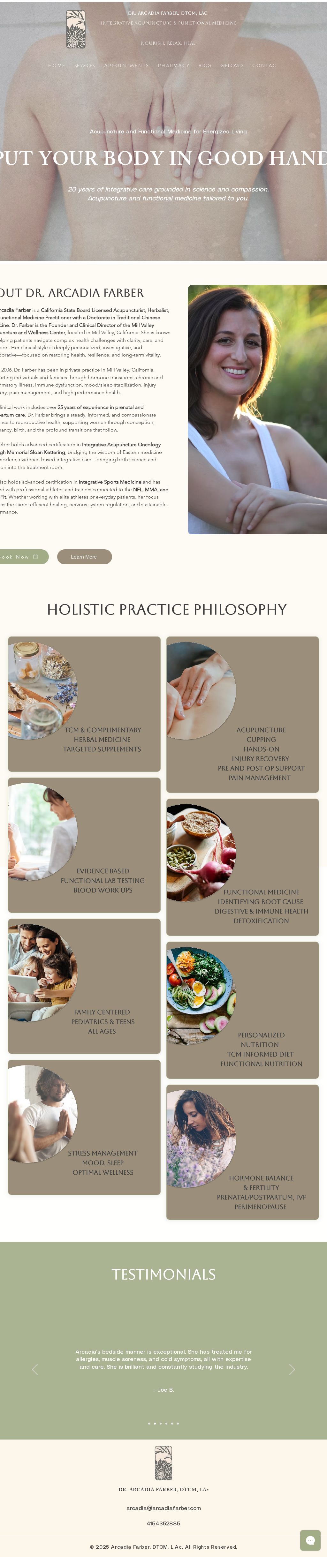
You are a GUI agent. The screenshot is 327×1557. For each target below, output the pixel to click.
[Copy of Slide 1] (155, 1424)
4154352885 (163, 1523)
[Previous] (35, 1370)
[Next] (292, 1370)
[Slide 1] (149, 1424)
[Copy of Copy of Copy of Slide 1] (166, 1424)
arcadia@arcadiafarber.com (163, 1508)
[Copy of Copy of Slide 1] (161, 1424)
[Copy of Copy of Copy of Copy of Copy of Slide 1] (178, 1424)
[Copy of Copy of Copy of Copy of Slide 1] (172, 1424)
